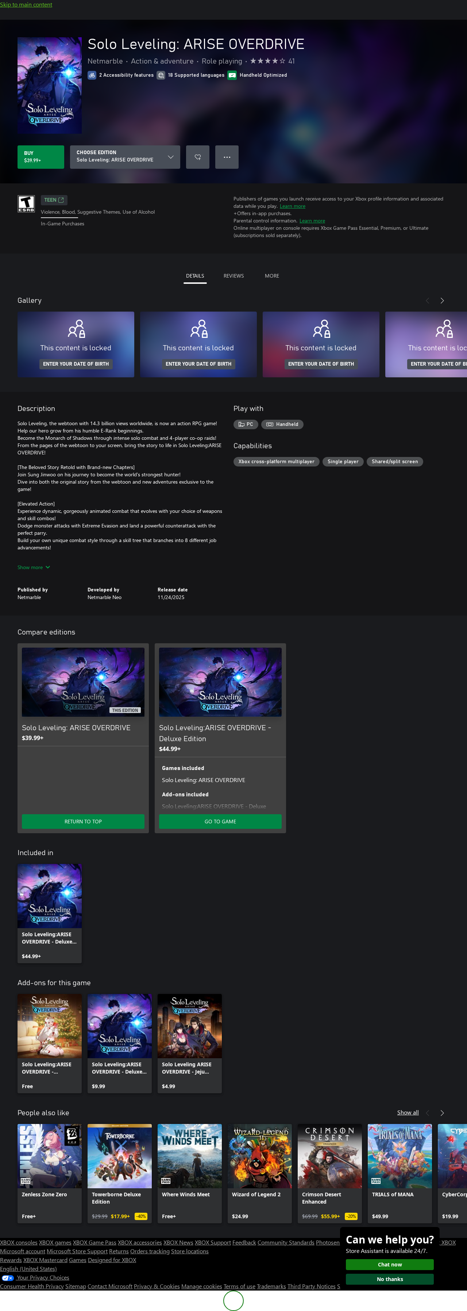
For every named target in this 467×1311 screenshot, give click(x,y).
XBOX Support (213, 1242)
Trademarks (271, 1286)
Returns (119, 1251)
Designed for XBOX (112, 1260)
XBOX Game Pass (94, 1242)
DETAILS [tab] (195, 275)
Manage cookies (201, 1286)
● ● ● (227, 157)
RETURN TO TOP (83, 821)
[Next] (442, 301)
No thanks (390, 1279)
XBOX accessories (140, 1242)
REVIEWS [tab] (234, 275)
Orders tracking (150, 1251)
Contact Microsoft (110, 1286)
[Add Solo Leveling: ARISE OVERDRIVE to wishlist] (197, 157)
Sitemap (75, 1286)
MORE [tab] (272, 275)
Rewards (11, 1260)
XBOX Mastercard (45, 1260)
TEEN (51, 200)
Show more (30, 567)
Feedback (244, 1242)
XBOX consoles (19, 1242)
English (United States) (28, 1268)
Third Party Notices (311, 1286)
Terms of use (239, 1286)
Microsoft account (22, 1251)
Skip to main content (26, 4)
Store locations (190, 1251)
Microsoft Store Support (77, 1251)
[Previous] (427, 301)
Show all (408, 1112)
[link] (50, 913)
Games (77, 1260)
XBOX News (178, 1242)
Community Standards (286, 1242)
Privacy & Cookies (157, 1286)
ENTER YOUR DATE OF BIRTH (76, 364)
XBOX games (55, 1242)
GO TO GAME (220, 821)
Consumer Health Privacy (32, 1286)
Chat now (390, 1264)
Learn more (292, 205)
